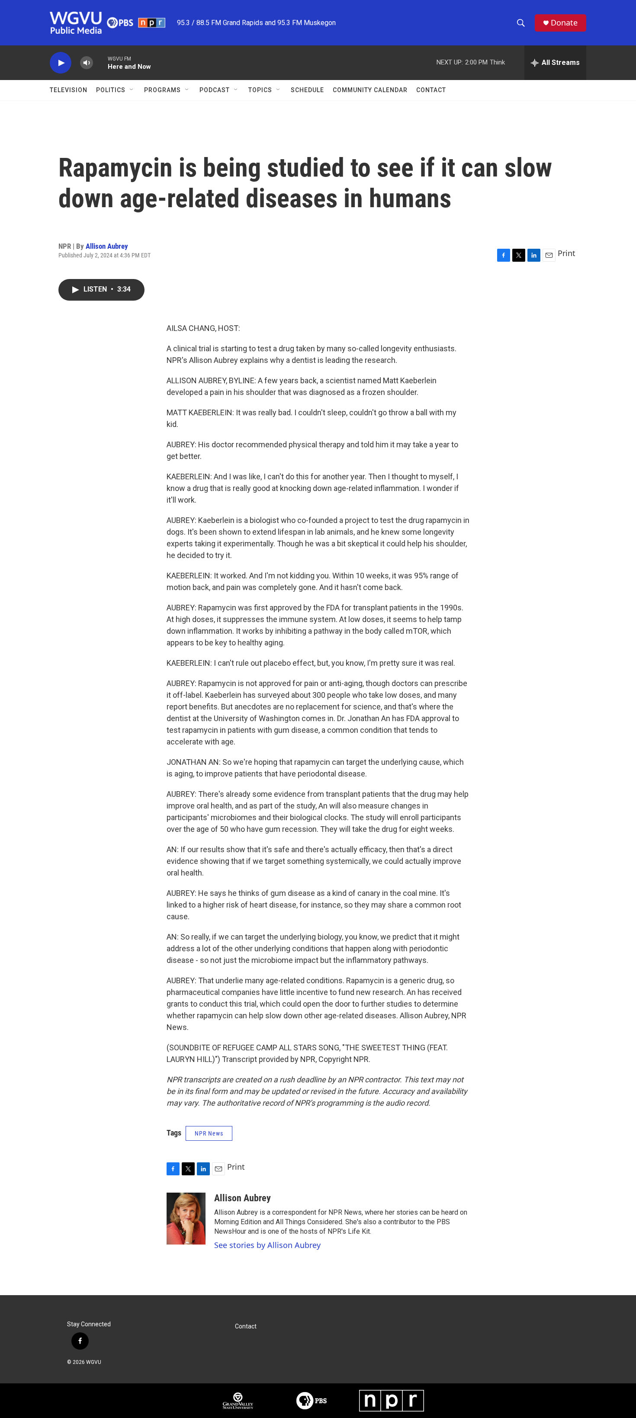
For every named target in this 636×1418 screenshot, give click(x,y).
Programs (162, 90)
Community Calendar (370, 90)
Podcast (214, 90)
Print (566, 253)
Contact (431, 90)
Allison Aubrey (107, 246)
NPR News (209, 1133)
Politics (110, 90)
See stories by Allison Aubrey (267, 1245)
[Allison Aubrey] (186, 1219)
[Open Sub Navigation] (131, 90)
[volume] (86, 63)
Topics (260, 90)
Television (68, 90)
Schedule (307, 90)
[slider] (100, 62)
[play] (60, 63)
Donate (564, 22)
